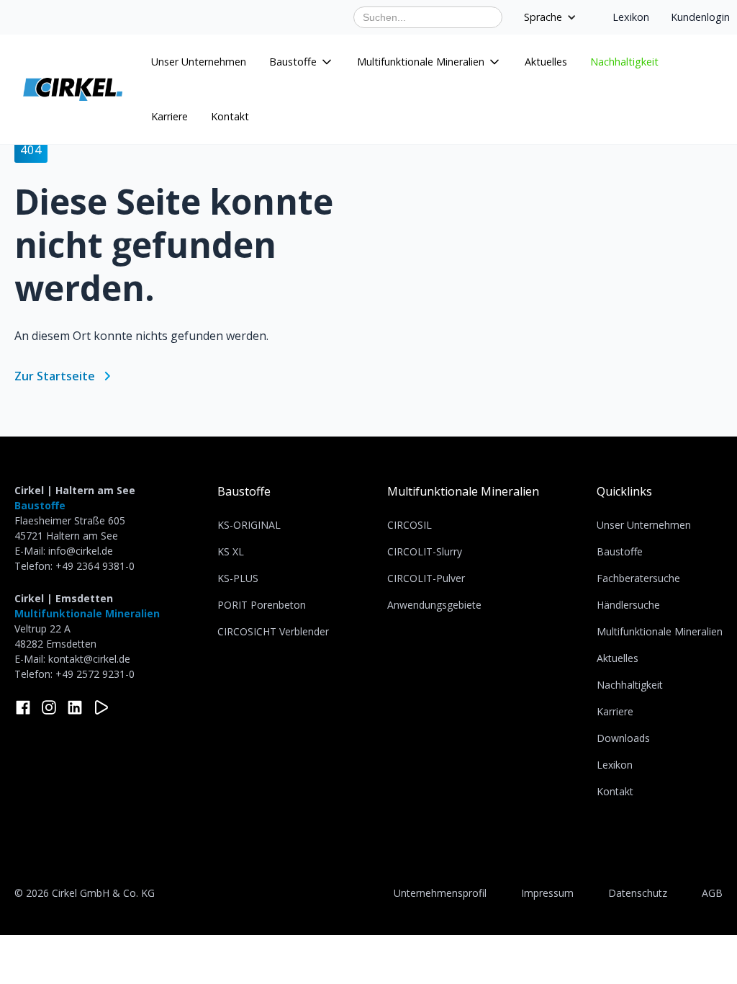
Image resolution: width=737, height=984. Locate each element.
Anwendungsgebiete (434, 605)
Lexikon (630, 17)
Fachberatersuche (638, 578)
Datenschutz (637, 893)
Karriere (169, 116)
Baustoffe (244, 491)
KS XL (230, 551)
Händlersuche (628, 605)
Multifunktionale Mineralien (463, 491)
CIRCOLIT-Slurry (424, 551)
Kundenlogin (700, 17)
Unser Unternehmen (198, 61)
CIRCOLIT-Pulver (426, 578)
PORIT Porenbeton (261, 605)
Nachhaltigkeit (624, 61)
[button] (301, 62)
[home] (72, 89)
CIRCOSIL (409, 525)
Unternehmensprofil (440, 893)
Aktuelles (546, 61)
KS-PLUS (237, 578)
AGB (712, 893)
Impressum (547, 893)
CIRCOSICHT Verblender (273, 631)
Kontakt (230, 116)
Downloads (623, 738)
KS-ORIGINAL (249, 525)
